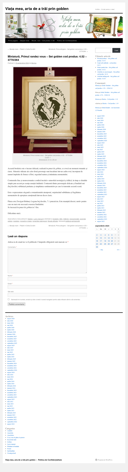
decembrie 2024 (102, 161)
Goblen (30, 219)
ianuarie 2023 (101, 212)
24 (101, 244)
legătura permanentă (72, 221)
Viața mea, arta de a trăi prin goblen (36, 8)
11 (105, 238)
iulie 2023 (100, 199)
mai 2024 (100, 176)
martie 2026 (100, 127)
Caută (116, 50)
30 (97, 247)
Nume (10, 275)
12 (109, 238)
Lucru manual (38, 219)
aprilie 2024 (100, 179)
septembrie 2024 (102, 167)
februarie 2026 (101, 129)
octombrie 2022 (101, 217)
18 (105, 241)
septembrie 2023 (102, 194)
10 (101, 238)
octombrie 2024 (101, 165)
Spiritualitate (11, 451)
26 (109, 244)
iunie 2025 (100, 147)
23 (97, 244)
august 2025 (100, 143)
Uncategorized (11, 453)
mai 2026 (100, 123)
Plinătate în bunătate (13, 446)
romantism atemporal (39, 221)
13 (112, 238)
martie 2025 (100, 154)
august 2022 (100, 221)
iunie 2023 (100, 201)
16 (97, 241)
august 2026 (100, 116)
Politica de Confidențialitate (67, 40)
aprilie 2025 (100, 152)
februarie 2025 (101, 156)
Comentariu (12, 247)
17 (101, 241)
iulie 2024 (100, 172)
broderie (56, 219)
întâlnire (66, 219)
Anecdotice (10, 435)
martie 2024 (100, 181)
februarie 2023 (101, 210)
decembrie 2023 (102, 188)
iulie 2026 (100, 118)
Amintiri (9, 431)
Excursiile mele (11, 440)
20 (112, 241)
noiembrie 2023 (101, 190)
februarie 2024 (101, 183)
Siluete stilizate (53, 221)
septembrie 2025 (102, 140)
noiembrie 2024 (101, 163)
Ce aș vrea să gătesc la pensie (15, 437)
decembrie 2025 (102, 134)
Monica (33, 63)
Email (10, 283)
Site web (11, 291)
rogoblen (16, 221)
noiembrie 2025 (101, 136)
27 (112, 244)
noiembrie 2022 (101, 214)
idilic (60, 219)
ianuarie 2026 (101, 131)
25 (105, 244)
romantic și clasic (26, 221)
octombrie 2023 (101, 192)
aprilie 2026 (100, 125)
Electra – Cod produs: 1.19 (110, 99)
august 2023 (100, 197)
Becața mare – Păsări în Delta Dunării (21, 49)
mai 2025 (100, 149)
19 (109, 241)
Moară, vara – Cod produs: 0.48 (43, 40)
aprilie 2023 (100, 206)
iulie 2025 (100, 145)
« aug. (101, 250)
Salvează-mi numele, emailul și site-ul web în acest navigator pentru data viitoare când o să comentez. (45, 299)
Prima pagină (13, 40)
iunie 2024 (100, 174)
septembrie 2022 (102, 219)
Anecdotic (10, 433)
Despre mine (24, 40)
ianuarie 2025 (101, 158)
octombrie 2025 (101, 138)
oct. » (118, 250)
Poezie (9, 449)
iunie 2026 (100, 120)
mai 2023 (100, 203)
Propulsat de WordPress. (105, 460)
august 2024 (100, 170)
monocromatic (74, 219)
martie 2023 (100, 208)
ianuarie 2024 (101, 185)
